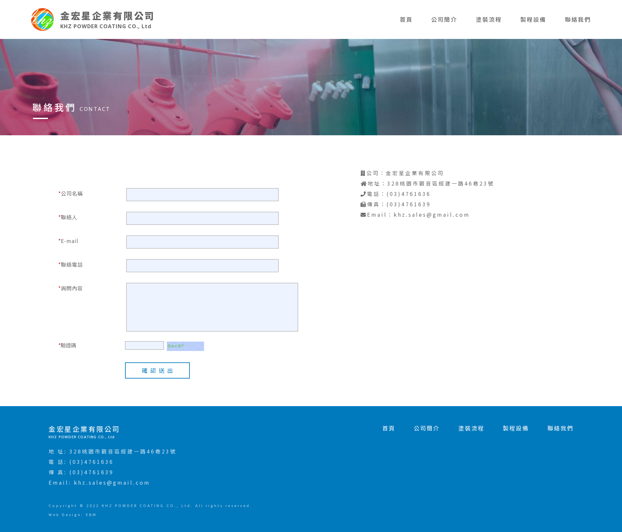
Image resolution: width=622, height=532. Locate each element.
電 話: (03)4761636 (81, 462)
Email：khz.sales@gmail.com (418, 214)
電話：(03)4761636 (399, 194)
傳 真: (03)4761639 (81, 472)
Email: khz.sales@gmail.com (99, 482)
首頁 (406, 19)
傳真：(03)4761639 (399, 204)
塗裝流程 (489, 19)
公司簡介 (444, 19)
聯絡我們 (578, 19)
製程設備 (533, 19)
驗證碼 (67, 345)
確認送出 (159, 370)
